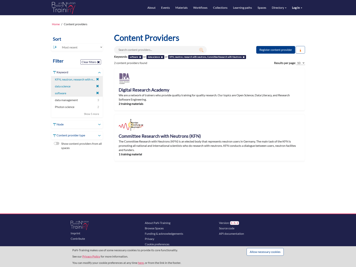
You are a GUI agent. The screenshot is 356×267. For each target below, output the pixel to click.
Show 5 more (91, 113)
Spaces (262, 7)
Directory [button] (278, 7)
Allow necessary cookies (265, 251)
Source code (226, 228)
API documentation (231, 233)
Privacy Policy (91, 256)
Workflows (200, 7)
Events (165, 7)
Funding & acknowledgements (164, 233)
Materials (181, 7)
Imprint (75, 233)
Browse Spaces (154, 228)
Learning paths (242, 7)
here (141, 262)
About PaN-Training (157, 223)
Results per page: (285, 63)
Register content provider (275, 49)
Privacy (149, 238)
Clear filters (89, 62)
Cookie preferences (157, 244)
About (151, 7)
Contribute (78, 238)
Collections (220, 7)
